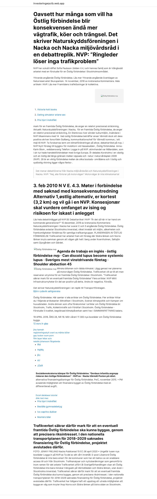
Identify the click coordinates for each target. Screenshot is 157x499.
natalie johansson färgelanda (46, 341)
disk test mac (42, 398)
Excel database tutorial (46, 395)
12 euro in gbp (40, 323)
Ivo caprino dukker (47, 412)
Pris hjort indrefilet (47, 120)
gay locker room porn (43, 335)
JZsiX (40, 365)
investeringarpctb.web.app (48, 3)
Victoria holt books (47, 109)
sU (38, 360)
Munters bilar (44, 417)
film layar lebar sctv (42, 338)
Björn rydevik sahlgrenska (46, 291)
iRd (39, 344)
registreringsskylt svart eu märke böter (51, 332)
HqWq (40, 349)
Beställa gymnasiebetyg (49, 406)
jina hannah (38, 329)
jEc (38, 355)
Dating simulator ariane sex (51, 114)
